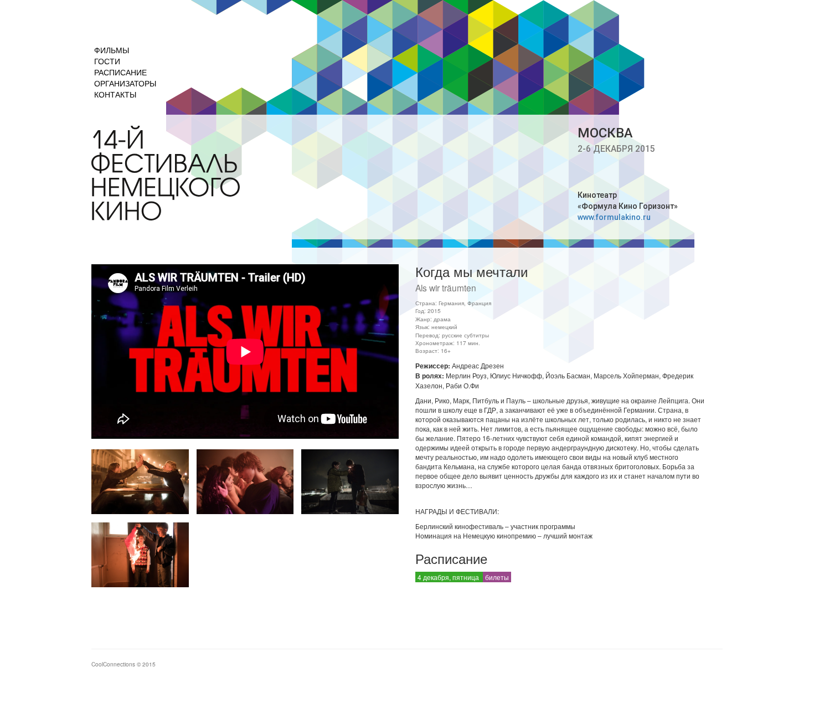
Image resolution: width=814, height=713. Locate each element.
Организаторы (125, 83)
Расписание (120, 72)
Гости (107, 60)
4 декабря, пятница (449, 577)
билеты (497, 577)
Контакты (115, 94)
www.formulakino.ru (614, 217)
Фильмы (111, 49)
